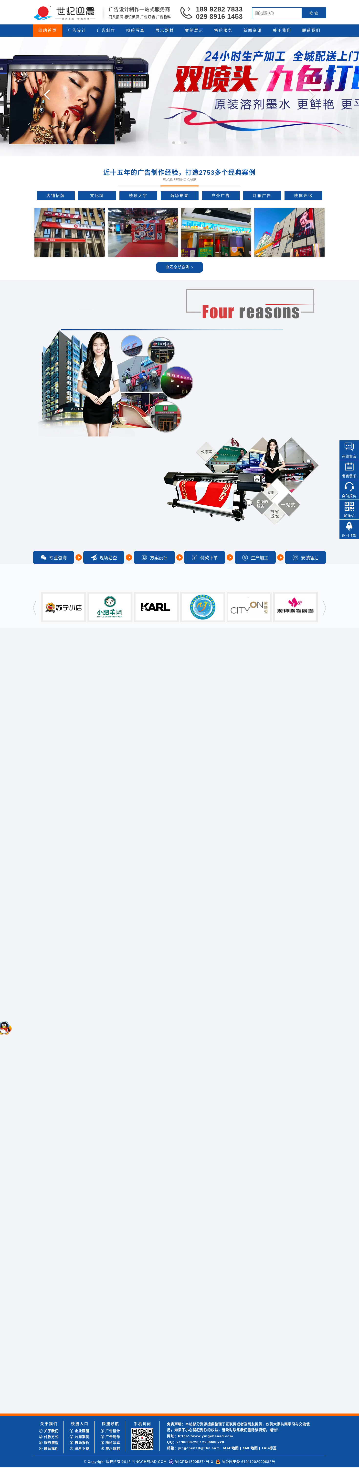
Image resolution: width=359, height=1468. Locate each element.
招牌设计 (143, 660)
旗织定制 (176, 1067)
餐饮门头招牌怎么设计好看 (162, 1375)
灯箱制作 (176, 796)
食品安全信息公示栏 (59, 1026)
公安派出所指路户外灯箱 (63, 919)
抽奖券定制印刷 (56, 1014)
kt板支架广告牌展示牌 (61, 1161)
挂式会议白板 (54, 1167)
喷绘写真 (135, 30)
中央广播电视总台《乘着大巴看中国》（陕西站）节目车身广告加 (92, 1381)
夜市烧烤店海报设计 (59, 772)
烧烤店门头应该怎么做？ (161, 1410)
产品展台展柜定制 (51, 1098)
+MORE (224, 1178)
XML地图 (250, 1448)
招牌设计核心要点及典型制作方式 (167, 1404)
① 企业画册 (79, 1431)
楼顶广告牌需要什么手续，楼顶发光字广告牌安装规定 (282, 1375)
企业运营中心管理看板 (61, 1049)
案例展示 (194, 30)
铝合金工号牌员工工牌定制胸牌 (62, 1109)
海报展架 (143, 1067)
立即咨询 (325, 1322)
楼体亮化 (303, 196)
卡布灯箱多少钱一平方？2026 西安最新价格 (175, 1381)
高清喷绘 (143, 931)
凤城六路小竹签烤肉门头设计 (60, 713)
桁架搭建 (242, 1067)
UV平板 (308, 931)
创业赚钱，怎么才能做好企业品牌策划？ (272, 1387)
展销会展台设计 (56, 748)
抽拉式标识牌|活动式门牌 (57, 843)
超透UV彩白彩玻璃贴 (60, 1037)
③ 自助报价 (79, 1443)
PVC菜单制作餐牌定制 (61, 1043)
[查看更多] (113, 1349)
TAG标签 (269, 1448)
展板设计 (242, 660)
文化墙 (97, 196)
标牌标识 (275, 796)
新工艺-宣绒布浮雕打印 (55, 952)
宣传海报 (308, 660)
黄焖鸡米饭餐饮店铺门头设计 (60, 696)
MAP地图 (231, 1448)
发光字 (209, 796)
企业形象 (176, 660)
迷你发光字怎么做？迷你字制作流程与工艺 (273, 1404)
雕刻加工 (308, 796)
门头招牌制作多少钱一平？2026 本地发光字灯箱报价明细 (185, 1369)
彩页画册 (275, 660)
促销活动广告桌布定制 (61, 1031)
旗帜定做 (51, 1150)
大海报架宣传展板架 (53, 1087)
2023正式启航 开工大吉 (61, 1404)
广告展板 (209, 931)
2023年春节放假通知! (59, 1410)
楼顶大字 (138, 196)
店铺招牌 (55, 196)
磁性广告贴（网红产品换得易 (66, 1055)
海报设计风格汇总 (58, 737)
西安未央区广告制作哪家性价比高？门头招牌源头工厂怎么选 (287, 1357)
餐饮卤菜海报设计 (58, 784)
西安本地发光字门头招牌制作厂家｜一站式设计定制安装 (185, 1363)
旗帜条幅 (242, 931)
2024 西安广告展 (253, 1381)
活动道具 (209, 1067)
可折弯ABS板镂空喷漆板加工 (60, 816)
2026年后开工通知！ (58, 1369)
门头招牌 (143, 796)
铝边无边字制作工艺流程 (260, 1410)
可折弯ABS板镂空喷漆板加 (64, 878)
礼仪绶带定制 (48, 973)
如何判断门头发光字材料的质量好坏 (169, 1392)
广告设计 (77, 30)
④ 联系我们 (49, 1448)
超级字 (49, 867)
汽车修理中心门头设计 (61, 760)
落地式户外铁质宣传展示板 (58, 1103)
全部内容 (110, 660)
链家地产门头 (54, 890)
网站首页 (47, 30)
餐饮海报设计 (74, 686)
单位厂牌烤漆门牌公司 (61, 913)
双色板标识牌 (54, 872)
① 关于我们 (49, 1431)
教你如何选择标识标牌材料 (162, 1398)
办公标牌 (308, 1067)
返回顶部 (349, 535)
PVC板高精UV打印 (58, 1008)
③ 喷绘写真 (110, 1443)
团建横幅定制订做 (58, 1138)
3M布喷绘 (64, 978)
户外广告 (220, 196)
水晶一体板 (46, 957)
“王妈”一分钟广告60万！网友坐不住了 (270, 1369)
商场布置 (179, 196)
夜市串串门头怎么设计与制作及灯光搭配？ (174, 1387)
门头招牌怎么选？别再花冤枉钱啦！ (70, 1363)
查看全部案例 (179, 267)
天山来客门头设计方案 (55, 718)
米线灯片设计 (48, 707)
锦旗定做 (74, 968)
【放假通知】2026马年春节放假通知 (70, 1375)
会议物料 (275, 1067)
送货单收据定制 (69, 957)
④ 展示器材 (110, 1448)
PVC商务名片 (48, 962)
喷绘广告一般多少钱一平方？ (263, 1363)
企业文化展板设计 (58, 754)
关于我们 (282, 30)
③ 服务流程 (49, 1443)
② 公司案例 (79, 1437)
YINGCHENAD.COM (149, 1462)
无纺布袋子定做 (72, 962)
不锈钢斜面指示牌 (51, 1114)
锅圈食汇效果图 (50, 686)
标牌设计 (209, 660)
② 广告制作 (110, 1437)
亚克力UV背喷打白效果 (56, 989)
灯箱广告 (262, 196)
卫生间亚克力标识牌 (53, 837)
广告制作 (106, 30)
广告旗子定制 (54, 1144)
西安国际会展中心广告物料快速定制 (268, 1392)
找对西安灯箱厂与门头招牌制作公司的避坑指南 (79, 1357)
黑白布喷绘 (46, 978)
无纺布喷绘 (46, 984)
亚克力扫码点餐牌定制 (55, 821)
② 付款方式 (49, 1437)
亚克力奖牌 (52, 1155)
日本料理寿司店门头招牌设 (64, 766)
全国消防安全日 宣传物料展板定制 (267, 1398)
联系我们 (311, 30)
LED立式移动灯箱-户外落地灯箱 (62, 827)
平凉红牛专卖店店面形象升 (64, 731)
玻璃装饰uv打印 (73, 973)
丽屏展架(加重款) (51, 1093)
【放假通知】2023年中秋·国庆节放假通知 (74, 1387)
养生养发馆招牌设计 (53, 702)
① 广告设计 (110, 1431)
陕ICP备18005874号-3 (194, 1462)
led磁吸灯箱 (53, 896)
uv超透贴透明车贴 (51, 968)
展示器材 (165, 30)
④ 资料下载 (79, 1448)
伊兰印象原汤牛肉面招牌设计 (60, 691)
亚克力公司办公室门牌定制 (64, 908)
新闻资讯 (252, 30)
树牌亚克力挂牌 (56, 902)
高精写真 (176, 931)
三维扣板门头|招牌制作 (55, 854)
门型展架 (74, 1114)
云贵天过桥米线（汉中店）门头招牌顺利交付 (77, 1398)
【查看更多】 (219, 1264)
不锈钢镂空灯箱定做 (53, 832)
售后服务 (223, 30)
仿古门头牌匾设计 (51, 680)
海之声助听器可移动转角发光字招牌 (70, 1392)
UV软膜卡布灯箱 (50, 848)
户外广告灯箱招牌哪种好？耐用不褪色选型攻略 (178, 1357)
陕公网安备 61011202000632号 (248, 1462)
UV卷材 (275, 931)
